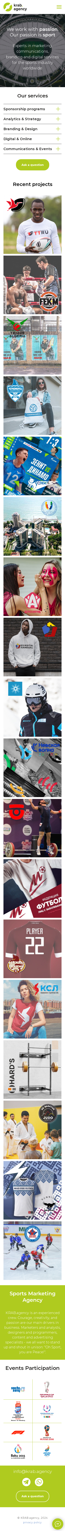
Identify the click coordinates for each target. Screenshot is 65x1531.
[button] (32, 164)
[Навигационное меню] (59, 7)
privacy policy (32, 1522)
